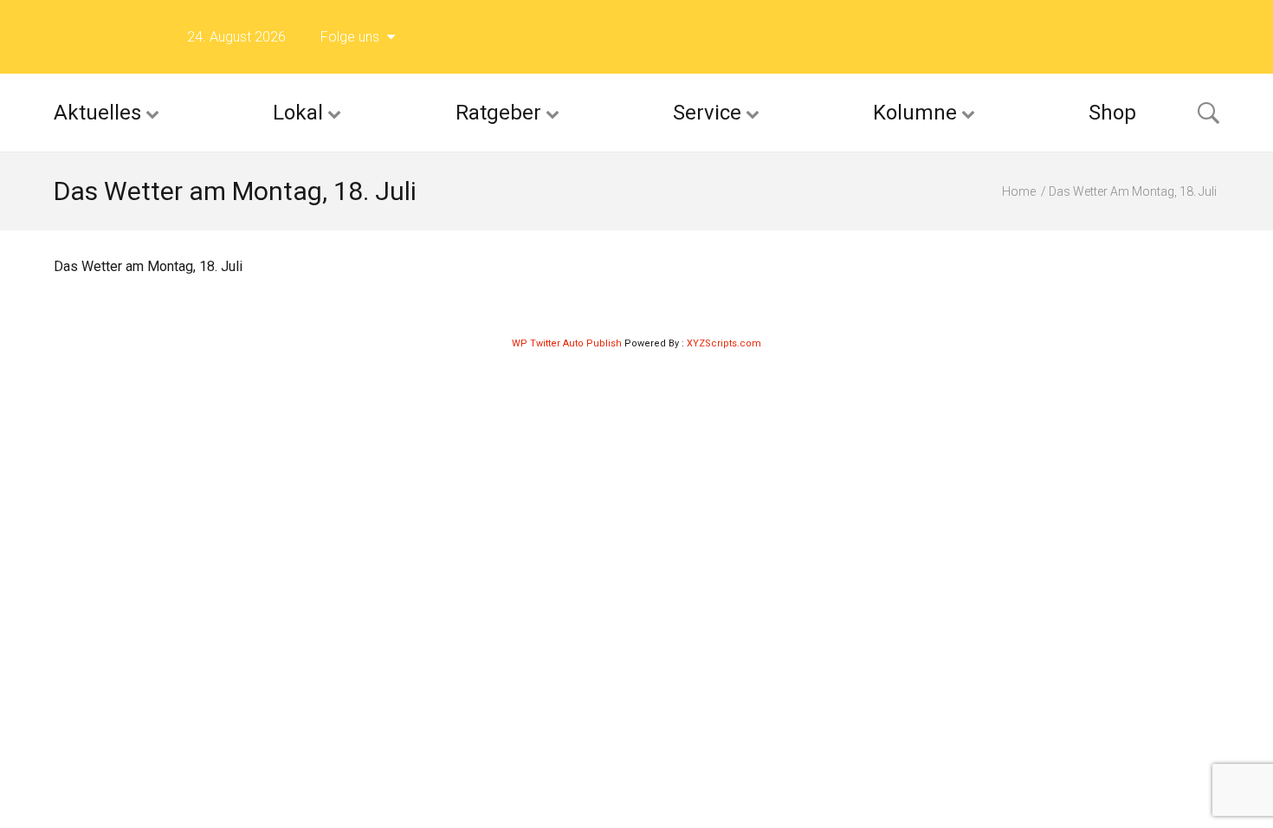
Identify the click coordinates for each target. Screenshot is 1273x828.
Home (1019, 191)
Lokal (298, 112)
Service (707, 112)
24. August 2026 (236, 37)
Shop (1112, 112)
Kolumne (915, 112)
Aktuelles (97, 112)
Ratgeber (498, 112)
